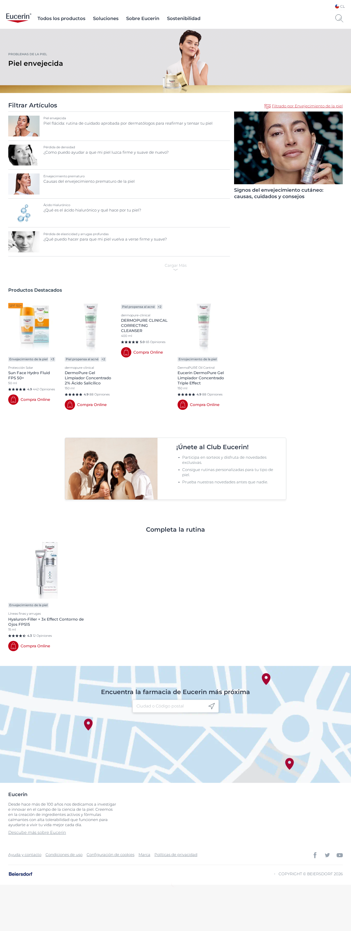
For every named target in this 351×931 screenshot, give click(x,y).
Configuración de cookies (110, 854)
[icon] (211, 706)
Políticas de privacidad (175, 854)
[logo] (18, 18)
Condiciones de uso (63, 854)
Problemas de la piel (27, 54)
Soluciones (105, 18)
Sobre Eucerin (142, 18)
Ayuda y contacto (24, 854)
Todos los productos (61, 18)
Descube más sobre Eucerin (37, 832)
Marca (144, 854)
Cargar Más (176, 265)
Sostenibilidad (183, 18)
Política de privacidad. (220, 906)
